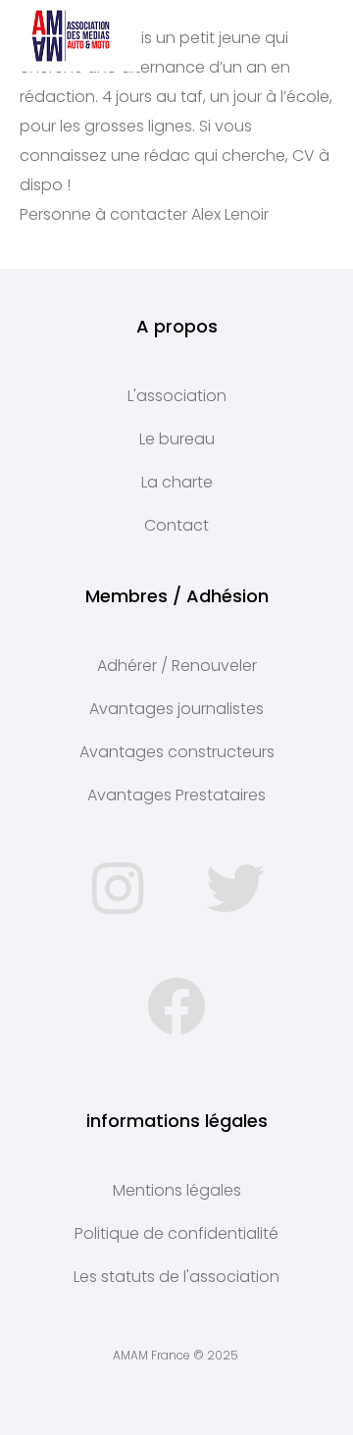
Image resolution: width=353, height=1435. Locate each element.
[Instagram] (117, 889)
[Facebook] (176, 1006)
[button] (316, 36)
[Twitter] (235, 889)
